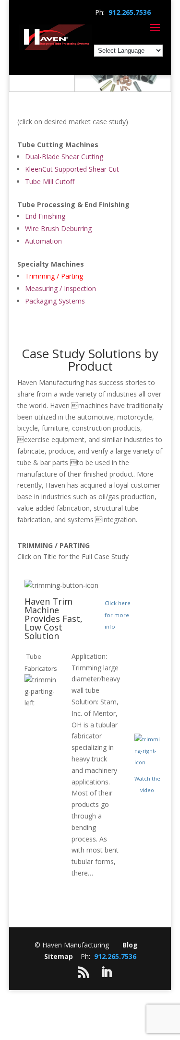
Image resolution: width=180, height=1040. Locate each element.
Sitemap (58, 956)
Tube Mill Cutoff (49, 181)
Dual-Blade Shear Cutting (64, 156)
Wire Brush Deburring (58, 228)
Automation (43, 240)
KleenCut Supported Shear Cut (72, 169)
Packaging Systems (55, 300)
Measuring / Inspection (60, 288)
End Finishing (45, 216)
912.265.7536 (129, 12)
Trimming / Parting (54, 275)
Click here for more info (118, 615)
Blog (130, 944)
